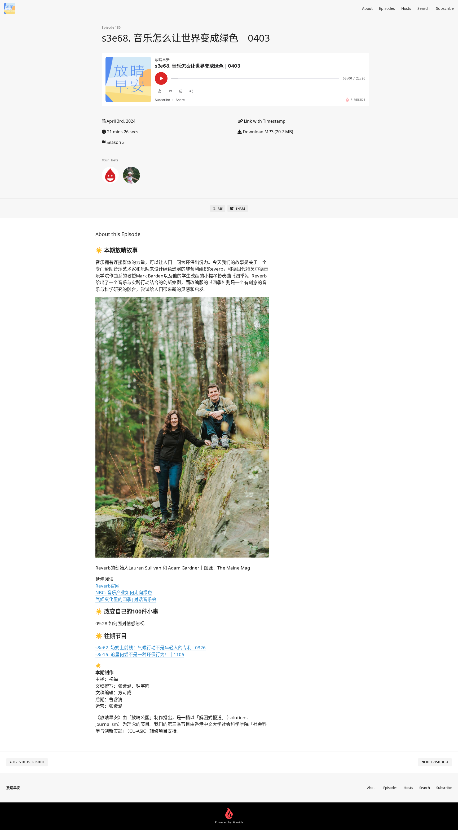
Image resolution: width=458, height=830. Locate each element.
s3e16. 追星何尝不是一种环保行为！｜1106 (139, 654)
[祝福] (131, 176)
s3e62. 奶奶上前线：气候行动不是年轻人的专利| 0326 (150, 647)
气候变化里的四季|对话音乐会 (125, 599)
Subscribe (445, 8)
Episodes (387, 8)
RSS (220, 208)
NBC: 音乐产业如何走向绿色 (123, 592)
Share (240, 208)
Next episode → (434, 762)
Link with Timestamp (264, 121)
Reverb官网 (107, 586)
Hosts (406, 8)
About (367, 8)
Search (423, 8)
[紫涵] (110, 176)
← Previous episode (27, 762)
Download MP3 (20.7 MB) (267, 132)
